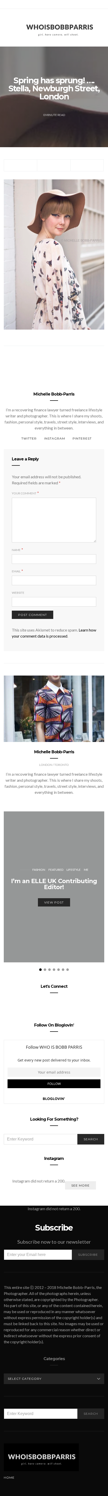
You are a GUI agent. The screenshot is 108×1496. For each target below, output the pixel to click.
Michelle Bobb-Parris (53, 394)
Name (16, 550)
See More (80, 1185)
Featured (55, 870)
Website (18, 593)
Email (16, 571)
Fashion (38, 870)
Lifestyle (74, 870)
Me (86, 870)
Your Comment (24, 493)
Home (9, 1477)
